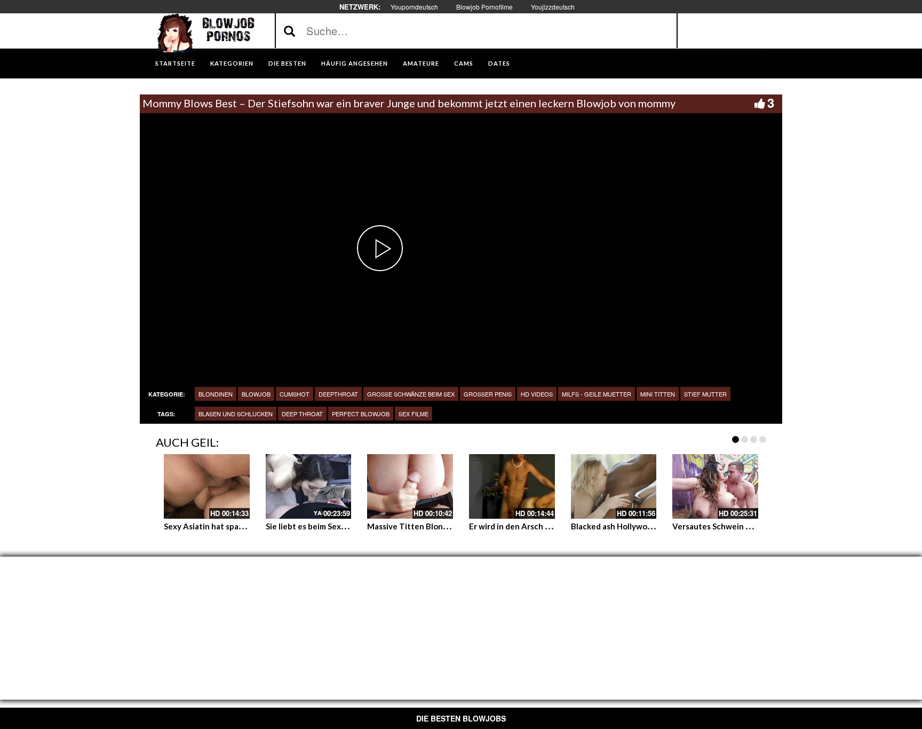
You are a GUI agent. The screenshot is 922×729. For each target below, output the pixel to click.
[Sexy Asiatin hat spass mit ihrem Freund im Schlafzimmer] (207, 486)
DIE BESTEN (287, 63)
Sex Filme (413, 413)
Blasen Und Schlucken (235, 413)
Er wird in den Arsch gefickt (520, 526)
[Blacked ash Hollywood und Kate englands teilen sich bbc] (614, 486)
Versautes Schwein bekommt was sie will (747, 526)
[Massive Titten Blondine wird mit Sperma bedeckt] (410, 486)
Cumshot (294, 394)
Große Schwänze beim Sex (411, 394)
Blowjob (256, 394)
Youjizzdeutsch (553, 6)
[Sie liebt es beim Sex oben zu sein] (309, 486)
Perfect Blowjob (361, 413)
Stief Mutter (705, 394)
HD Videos (537, 394)
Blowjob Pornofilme (484, 6)
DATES (499, 63)
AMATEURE (421, 63)
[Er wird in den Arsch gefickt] (512, 486)
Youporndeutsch (414, 6)
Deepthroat (338, 394)
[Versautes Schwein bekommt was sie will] (715, 486)
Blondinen (215, 394)
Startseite (175, 63)
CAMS (463, 63)
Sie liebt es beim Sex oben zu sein (328, 526)
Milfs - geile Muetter (596, 394)
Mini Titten (657, 394)
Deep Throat (302, 413)
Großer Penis (488, 394)
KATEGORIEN (231, 63)
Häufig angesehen (354, 63)
